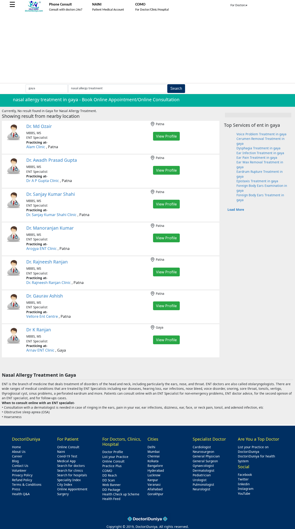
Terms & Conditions (26, 484)
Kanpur (153, 480)
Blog (15, 461)
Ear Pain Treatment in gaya (256, 157)
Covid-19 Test (67, 456)
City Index (64, 484)
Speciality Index (69, 480)
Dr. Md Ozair (39, 126)
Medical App (66, 461)
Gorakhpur (155, 494)
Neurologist (201, 489)
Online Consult (68, 447)
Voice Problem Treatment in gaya (261, 134)
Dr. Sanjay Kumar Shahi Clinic (51, 214)
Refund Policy (22, 480)
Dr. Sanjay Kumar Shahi (50, 194)
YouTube (244, 493)
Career (17, 456)
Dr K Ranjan (38, 330)
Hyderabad (156, 470)
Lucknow (154, 475)
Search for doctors (71, 465)
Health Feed (111, 499)
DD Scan (108, 480)
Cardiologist (202, 447)
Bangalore (155, 465)
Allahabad (155, 489)
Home (16, 447)
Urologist (199, 480)
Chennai (154, 456)
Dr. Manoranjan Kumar (50, 228)
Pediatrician (202, 475)
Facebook (245, 474)
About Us (19, 451)
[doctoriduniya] (34, 11)
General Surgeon (205, 461)
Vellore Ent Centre (42, 316)
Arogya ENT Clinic (41, 248)
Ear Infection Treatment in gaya (260, 153)
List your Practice (115, 456)
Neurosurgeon (203, 451)
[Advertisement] (147, 48)
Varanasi (154, 484)
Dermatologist (203, 470)
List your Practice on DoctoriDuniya (253, 449)
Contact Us (20, 465)
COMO (107, 470)
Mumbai (154, 451)
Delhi (151, 447)
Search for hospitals (72, 475)
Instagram (246, 488)
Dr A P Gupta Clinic (42, 180)
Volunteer (19, 470)
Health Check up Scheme (120, 494)
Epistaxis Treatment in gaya (257, 181)
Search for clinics (70, 470)
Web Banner (111, 485)
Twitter (243, 479)
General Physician (206, 456)
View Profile (166, 136)
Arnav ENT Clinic (40, 350)
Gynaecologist (203, 465)
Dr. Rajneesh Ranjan (47, 262)
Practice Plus (112, 466)
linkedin (244, 484)
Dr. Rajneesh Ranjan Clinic (48, 282)
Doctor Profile (112, 452)
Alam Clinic (35, 146)
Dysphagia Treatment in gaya (258, 148)
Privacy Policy (22, 475)
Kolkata (153, 461)
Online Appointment (72, 489)
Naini (61, 451)
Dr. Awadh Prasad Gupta (51, 160)
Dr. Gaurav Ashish (44, 296)
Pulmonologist (203, 484)
